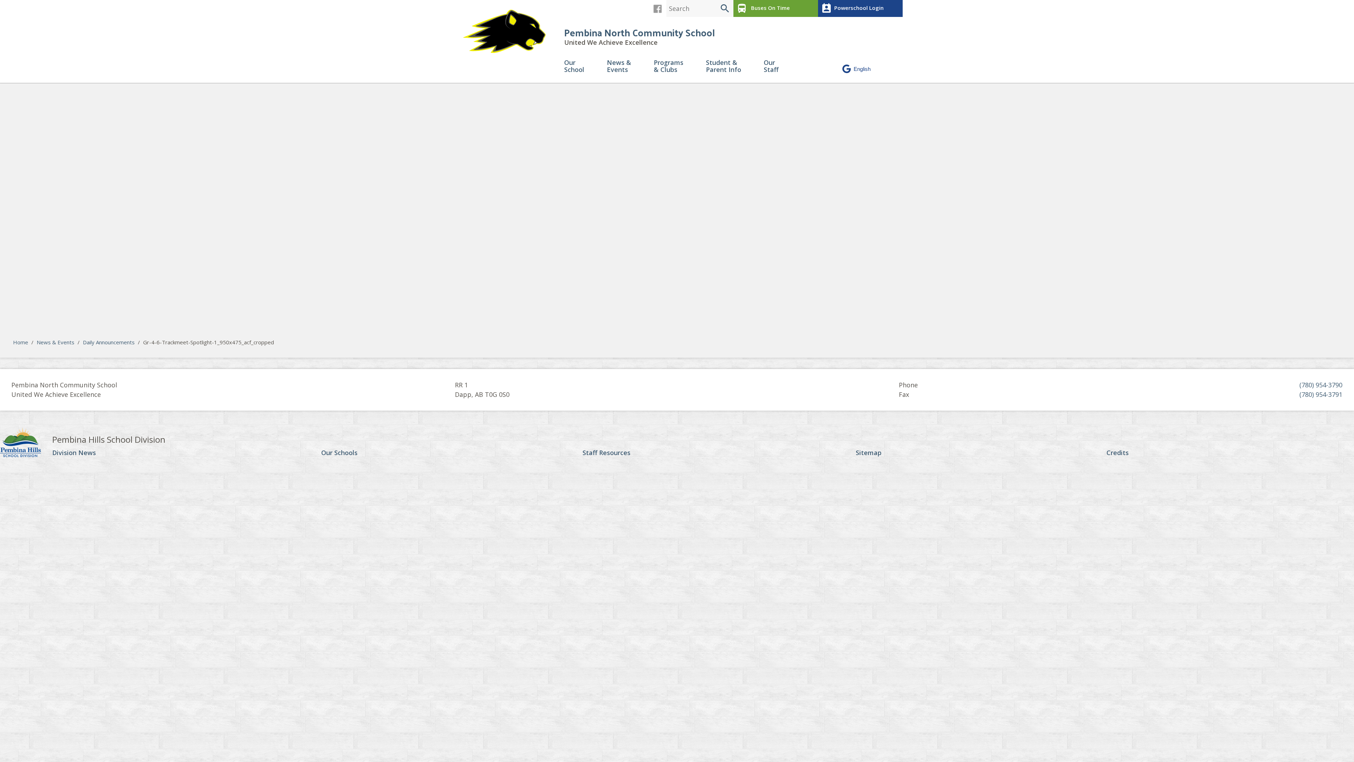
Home (20, 342)
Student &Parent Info (723, 66)
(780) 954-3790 (1320, 385)
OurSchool (574, 66)
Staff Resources (606, 452)
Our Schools (339, 452)
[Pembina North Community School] (508, 31)
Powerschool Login (852, 8)
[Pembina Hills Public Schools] (26, 443)
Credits (1117, 452)
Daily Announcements (109, 342)
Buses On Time (763, 8)
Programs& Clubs (668, 66)
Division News (74, 452)
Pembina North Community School (639, 32)
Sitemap (869, 452)
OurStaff (771, 66)
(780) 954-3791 (1320, 394)
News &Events (619, 66)
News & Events (55, 342)
